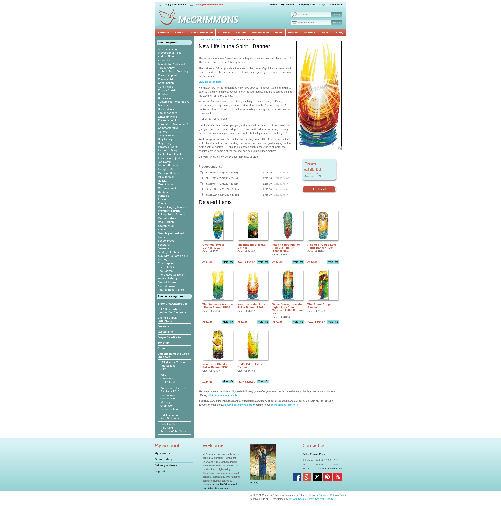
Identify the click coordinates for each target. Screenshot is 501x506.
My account (162, 453)
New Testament (170, 418)
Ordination (166, 405)
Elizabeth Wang (167, 116)
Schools (309, 32)
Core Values (165, 86)
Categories (204, 39)
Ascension (164, 60)
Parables (163, 195)
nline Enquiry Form (314, 454)
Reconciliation (169, 409)
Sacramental (166, 225)
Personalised (260, 32)
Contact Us (336, 4)
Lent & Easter (168, 382)
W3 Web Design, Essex (301, 499)
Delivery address (166, 465)
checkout (336, 22)
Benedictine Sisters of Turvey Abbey (171, 65)
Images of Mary (167, 150)
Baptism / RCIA (169, 391)
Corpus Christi (167, 90)
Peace (162, 199)
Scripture (164, 342)
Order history (163, 459)
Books (179, 32)
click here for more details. (222, 395)
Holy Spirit (166, 427)
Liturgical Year (167, 169)
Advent (164, 375)
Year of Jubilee (167, 282)
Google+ (330, 499)
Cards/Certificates (201, 32)
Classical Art (165, 79)
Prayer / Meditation (170, 337)
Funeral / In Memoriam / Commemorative (173, 126)
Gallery (338, 32)
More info (228, 262)
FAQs (322, 4)
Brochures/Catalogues (172, 303)
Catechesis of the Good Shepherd (173, 355)
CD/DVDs (224, 32)
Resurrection (166, 221)
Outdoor (163, 191)
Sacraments (165, 331)
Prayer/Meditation (169, 210)
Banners (163, 32)
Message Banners (169, 173)
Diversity (163, 105)
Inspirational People (170, 154)
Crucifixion (164, 97)
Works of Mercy (167, 278)
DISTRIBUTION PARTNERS (167, 319)
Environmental (167, 120)
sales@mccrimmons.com (209, 4)
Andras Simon (166, 56)
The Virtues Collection (171, 274)
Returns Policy (338, 495)
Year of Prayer (167, 285)
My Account (288, 4)
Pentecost (164, 203)
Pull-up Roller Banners (172, 214)
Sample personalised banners (171, 235)
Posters (293, 32)
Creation (163, 94)
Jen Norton (165, 161)
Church (241, 32)
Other (324, 32)
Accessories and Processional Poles (169, 50)
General (163, 131)
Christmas (166, 378)
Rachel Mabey (167, 218)
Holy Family (165, 139)
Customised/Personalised (173, 101)
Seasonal (163, 248)
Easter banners (167, 112)
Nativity (162, 180)
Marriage (166, 402)
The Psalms (165, 270)
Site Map (320, 499)
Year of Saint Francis (171, 289)
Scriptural (164, 244)
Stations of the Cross (173, 431)
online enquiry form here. (284, 404)
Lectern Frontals (168, 165)
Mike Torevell (166, 176)
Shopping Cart (307, 4)
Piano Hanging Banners (172, 207)
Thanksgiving (166, 263)
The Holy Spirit (167, 267)
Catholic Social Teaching (173, 71)
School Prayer (166, 240)
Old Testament (167, 188)
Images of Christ (168, 146)
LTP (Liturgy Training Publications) (173, 364)
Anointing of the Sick (173, 387)
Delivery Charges (318, 495)
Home (273, 4)
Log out (160, 471)
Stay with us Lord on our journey (173, 257)
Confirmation (166, 82)
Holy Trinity (165, 143)
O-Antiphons (165, 184)
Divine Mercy (166, 109)
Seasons (163, 326)
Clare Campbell (167, 75)
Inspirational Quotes (170, 158)
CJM (163, 369)
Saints (162, 229)
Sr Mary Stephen (168, 252)
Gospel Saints (166, 135)
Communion (168, 395)
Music (279, 32)
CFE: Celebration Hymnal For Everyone (172, 310)
